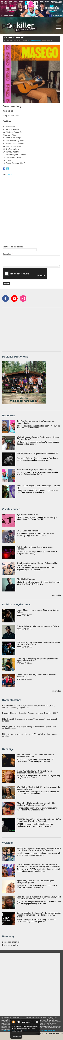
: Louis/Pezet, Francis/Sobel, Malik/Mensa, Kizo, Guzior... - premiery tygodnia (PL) (28, 706)
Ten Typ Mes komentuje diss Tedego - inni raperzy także (36, 422)
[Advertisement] (31, 211)
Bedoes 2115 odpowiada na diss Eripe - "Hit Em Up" (38, 487)
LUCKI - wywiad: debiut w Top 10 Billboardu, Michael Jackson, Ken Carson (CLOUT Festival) (38, 865)
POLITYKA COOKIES (48, 1030)
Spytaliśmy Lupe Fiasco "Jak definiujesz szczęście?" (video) (35, 882)
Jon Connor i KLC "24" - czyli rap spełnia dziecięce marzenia (35, 756)
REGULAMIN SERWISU (9, 1030)
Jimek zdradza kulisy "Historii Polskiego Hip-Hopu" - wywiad (37, 564)
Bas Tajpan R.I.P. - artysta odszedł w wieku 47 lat (37, 454)
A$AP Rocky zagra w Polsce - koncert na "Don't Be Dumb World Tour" (38, 643)
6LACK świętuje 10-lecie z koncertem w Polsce (38, 626)
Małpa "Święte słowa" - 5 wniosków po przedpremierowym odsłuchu (34, 772)
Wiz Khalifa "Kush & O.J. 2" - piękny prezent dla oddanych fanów (38, 788)
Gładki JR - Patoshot (26, 579)
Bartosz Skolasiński (34, 40)
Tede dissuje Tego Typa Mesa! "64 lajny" (35, 469)
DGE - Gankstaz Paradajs (28, 531)
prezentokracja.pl (10, 942)
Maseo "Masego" (14, 37)
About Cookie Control (13, 1021)
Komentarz (7, 254)
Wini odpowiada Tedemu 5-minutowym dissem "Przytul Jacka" (38, 438)
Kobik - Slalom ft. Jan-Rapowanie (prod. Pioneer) (35, 548)
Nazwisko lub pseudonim (13, 247)
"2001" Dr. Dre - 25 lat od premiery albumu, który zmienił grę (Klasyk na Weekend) (39, 820)
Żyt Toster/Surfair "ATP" (28, 515)
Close (37, 1022)
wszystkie (56, 595)
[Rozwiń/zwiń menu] (58, 27)
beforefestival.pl (10, 945)
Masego (9, 174)
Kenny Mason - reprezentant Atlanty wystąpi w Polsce (38, 611)
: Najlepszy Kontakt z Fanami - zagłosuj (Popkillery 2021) (30, 713)
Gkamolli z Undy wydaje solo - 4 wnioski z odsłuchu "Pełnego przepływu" (36, 804)
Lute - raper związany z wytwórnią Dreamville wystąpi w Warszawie (37, 660)
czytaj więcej (16, 1036)
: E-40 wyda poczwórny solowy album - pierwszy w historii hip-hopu (29, 727)
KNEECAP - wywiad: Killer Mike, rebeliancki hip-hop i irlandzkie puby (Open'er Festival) (39, 849)
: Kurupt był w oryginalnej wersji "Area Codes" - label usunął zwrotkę (29, 720)
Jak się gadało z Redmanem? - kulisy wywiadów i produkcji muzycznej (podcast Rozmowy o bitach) (39, 915)
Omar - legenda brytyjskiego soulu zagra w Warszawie (36, 676)
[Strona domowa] (19, 27)
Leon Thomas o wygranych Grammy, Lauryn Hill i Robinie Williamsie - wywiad (39, 898)
